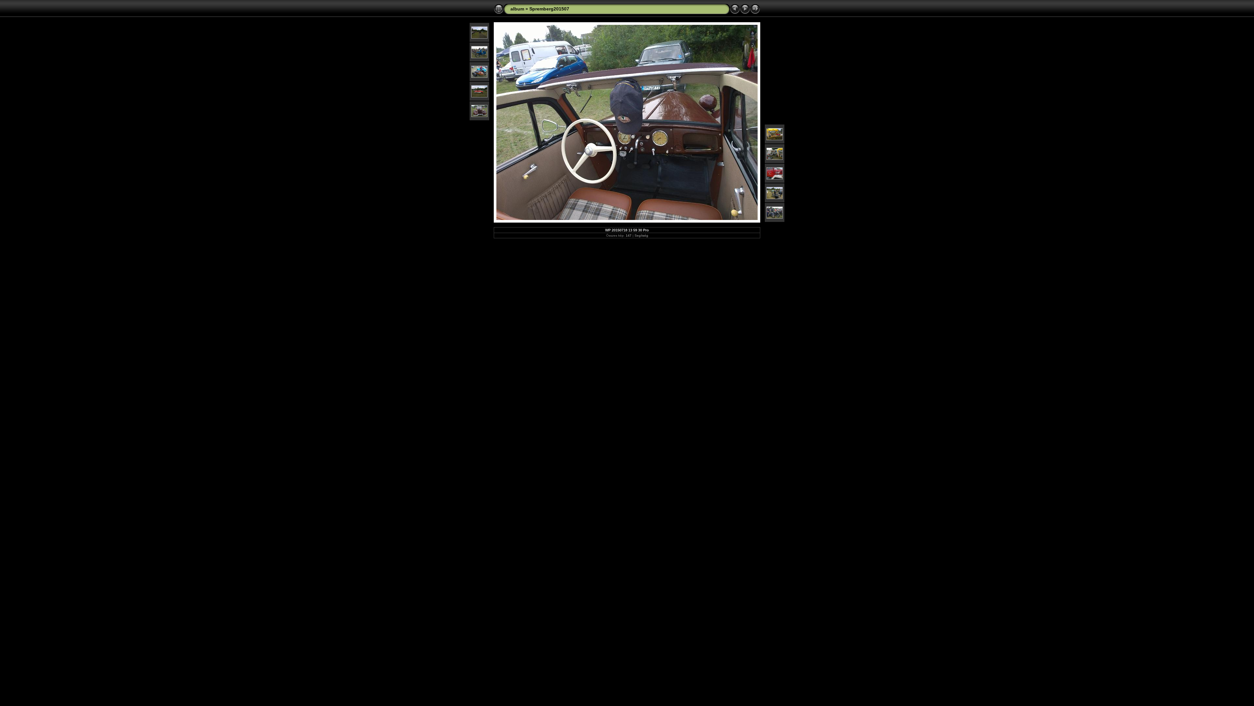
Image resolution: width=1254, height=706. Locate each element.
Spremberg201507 (549, 8)
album (517, 8)
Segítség (641, 235)
